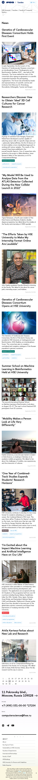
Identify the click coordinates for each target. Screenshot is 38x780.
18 (19, 679)
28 (19, 681)
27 (16, 681)
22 (31, 679)
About (5, 739)
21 (28, 679)
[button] (14, 737)
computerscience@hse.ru (16, 715)
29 (22, 681)
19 (22, 679)
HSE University (6, 10)
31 (29, 681)
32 (3, 684)
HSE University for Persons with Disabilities (14, 762)
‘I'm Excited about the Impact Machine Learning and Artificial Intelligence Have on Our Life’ (16, 549)
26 (13, 681)
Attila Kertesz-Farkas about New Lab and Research (18, 632)
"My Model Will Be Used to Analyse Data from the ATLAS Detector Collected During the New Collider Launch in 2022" (17, 181)
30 (26, 681)
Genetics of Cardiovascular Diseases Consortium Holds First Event (17, 33)
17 (16, 679)
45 (16, 684)
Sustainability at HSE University (11, 748)
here (19, 771)
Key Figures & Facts (8, 745)
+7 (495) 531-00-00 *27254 (19, 705)
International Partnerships (10, 753)
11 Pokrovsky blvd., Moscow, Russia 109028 (17, 693)
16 (12, 679)
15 (9, 679)
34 (9, 684)
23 (3, 681)
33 (6, 684)
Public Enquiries (7, 765)
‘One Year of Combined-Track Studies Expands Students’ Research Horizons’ (16, 478)
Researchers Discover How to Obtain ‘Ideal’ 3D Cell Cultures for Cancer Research (17, 102)
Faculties (15, 10)
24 (6, 681)
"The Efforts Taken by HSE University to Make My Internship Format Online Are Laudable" (17, 239)
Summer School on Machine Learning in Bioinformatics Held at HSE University (18, 369)
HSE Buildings (6, 759)
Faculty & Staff (7, 756)
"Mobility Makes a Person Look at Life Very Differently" (16, 422)
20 (25, 679)
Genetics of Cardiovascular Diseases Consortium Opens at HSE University (17, 303)
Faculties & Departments (9, 750)
